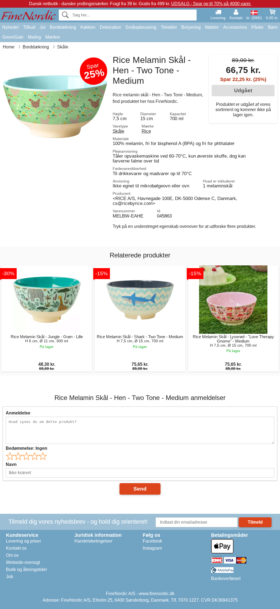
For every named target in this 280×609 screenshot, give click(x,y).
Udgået (243, 90)
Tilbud (29, 27)
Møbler (212, 27)
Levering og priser (23, 541)
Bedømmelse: (26, 448)
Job (9, 576)
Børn (273, 27)
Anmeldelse (18, 413)
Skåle (118, 131)
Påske (257, 27)
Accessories (235, 27)
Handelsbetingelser (93, 541)
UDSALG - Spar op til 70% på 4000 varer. (211, 3)
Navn (11, 464)
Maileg (34, 37)
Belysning (191, 27)
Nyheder (10, 27)
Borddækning (63, 27)
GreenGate (13, 37)
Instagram (152, 548)
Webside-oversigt (23, 562)
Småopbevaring (141, 27)
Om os (12, 555)
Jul (42, 27)
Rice (146, 131)
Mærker (52, 37)
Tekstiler (169, 27)
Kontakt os (16, 548)
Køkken (87, 27)
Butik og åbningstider (26, 569)
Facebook (152, 541)
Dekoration (110, 27)
